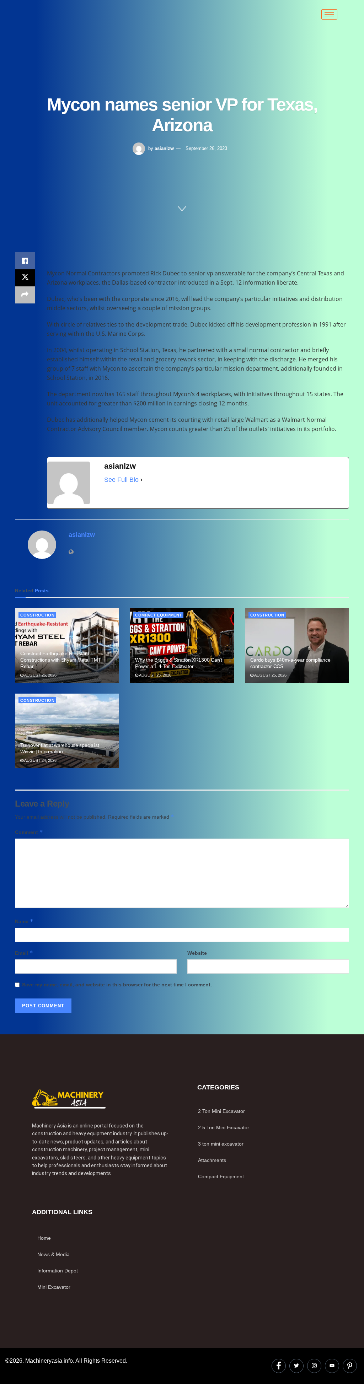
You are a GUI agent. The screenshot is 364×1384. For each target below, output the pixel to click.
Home (44, 1238)
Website (197, 953)
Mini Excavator (53, 1287)
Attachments (212, 1160)
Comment (29, 832)
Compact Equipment (158, 615)
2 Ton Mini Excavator (221, 1111)
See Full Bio (121, 479)
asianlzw (164, 148)
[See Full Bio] (141, 479)
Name (24, 921)
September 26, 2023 (206, 148)
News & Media (53, 1254)
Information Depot (57, 1270)
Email (24, 952)
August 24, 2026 (40, 760)
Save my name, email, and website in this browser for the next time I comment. (117, 984)
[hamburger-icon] (329, 14)
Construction (37, 615)
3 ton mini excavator (220, 1144)
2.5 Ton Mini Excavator (223, 1127)
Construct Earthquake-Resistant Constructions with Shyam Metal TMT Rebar (60, 660)
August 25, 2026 (40, 675)
